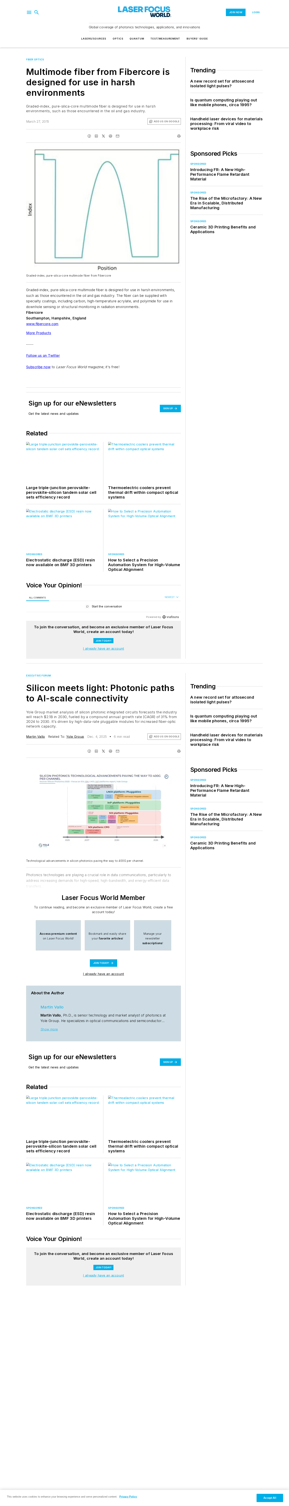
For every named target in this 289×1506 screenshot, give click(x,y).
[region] (103, 607)
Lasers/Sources (93, 38)
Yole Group (75, 737)
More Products (38, 333)
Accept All (269, 1497)
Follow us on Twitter (43, 355)
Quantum (137, 38)
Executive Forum (38, 675)
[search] (37, 12)
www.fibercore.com (42, 324)
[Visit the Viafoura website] (170, 617)
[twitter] (103, 136)
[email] (118, 136)
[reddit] (110, 136)
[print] (179, 136)
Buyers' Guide (197, 38)
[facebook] (89, 136)
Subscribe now (38, 367)
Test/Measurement (165, 38)
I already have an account (103, 648)
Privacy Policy (128, 1496)
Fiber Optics (35, 59)
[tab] (37, 597)
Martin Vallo (35, 737)
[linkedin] (96, 136)
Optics (118, 38)
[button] (29, 12)
